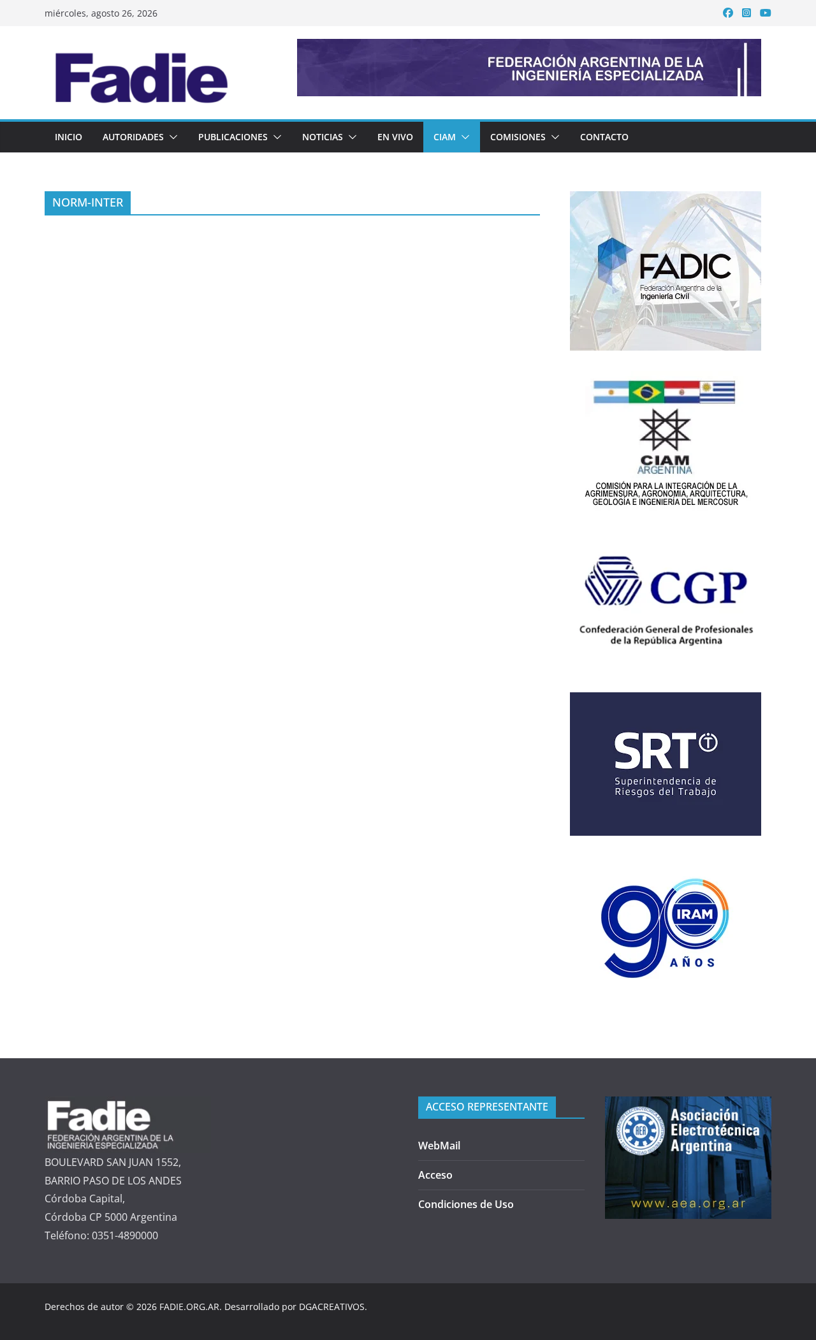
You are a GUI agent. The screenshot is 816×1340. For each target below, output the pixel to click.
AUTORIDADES (133, 137)
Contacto (604, 137)
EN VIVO (395, 137)
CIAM (444, 137)
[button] (171, 137)
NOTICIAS (322, 137)
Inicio (68, 137)
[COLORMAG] (128, 1105)
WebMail (439, 1146)
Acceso (435, 1175)
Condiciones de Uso (466, 1204)
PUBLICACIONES (233, 137)
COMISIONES (518, 137)
